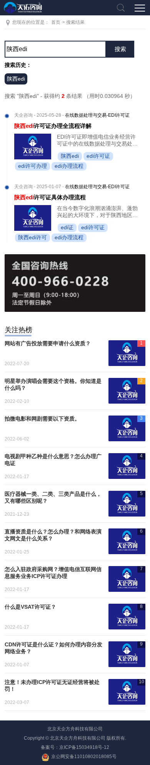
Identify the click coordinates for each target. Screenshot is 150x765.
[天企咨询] (23, 7)
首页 (55, 22)
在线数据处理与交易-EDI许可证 (97, 115)
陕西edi (16, 79)
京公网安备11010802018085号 (84, 756)
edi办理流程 (69, 166)
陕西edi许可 (32, 237)
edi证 (67, 227)
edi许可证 (98, 156)
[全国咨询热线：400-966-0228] (75, 283)
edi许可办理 (32, 166)
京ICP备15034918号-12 (84, 747)
